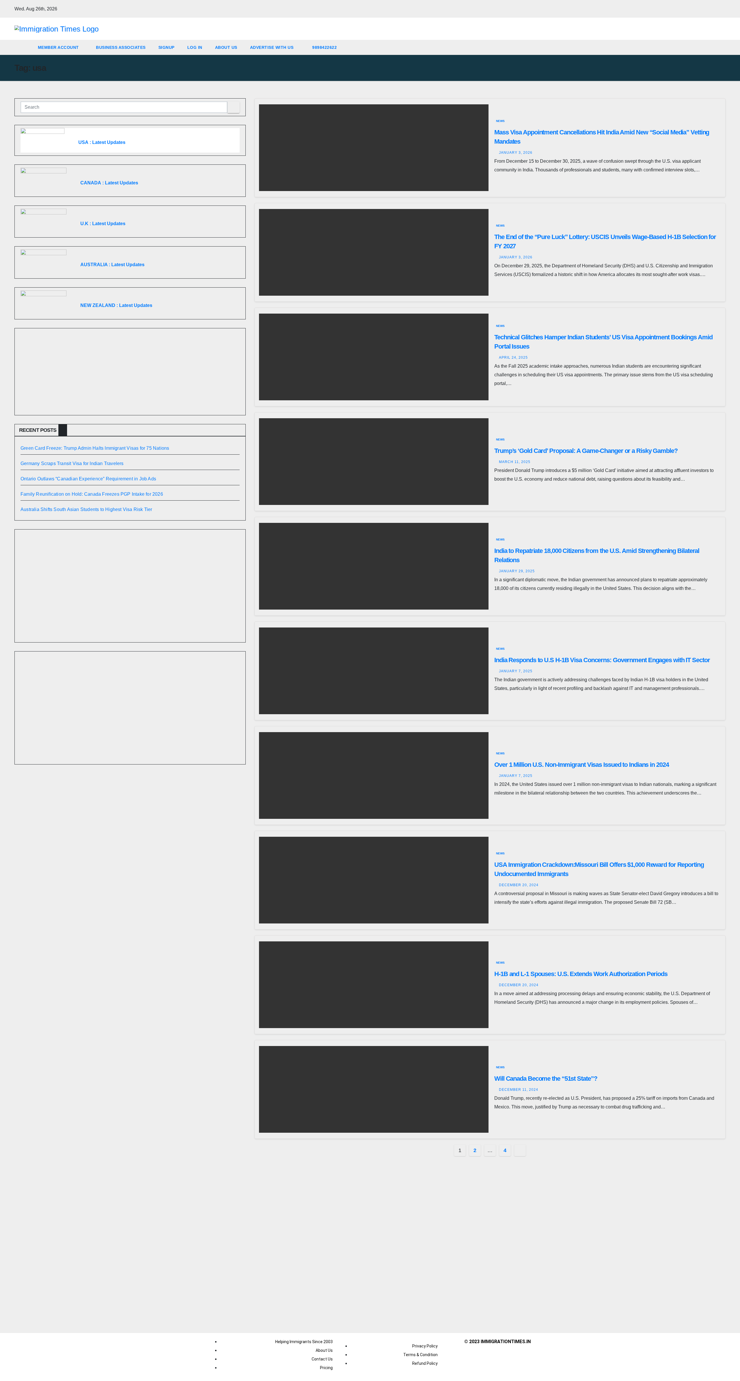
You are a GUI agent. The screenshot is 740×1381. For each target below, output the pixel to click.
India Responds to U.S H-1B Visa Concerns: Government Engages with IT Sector (602, 660)
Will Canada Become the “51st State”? (545, 1078)
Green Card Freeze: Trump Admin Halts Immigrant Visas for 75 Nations (95, 448)
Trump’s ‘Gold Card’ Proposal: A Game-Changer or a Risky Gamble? (586, 450)
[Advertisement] (130, 371)
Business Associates (121, 47)
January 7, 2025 (515, 671)
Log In (194, 47)
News (500, 121)
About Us (226, 47)
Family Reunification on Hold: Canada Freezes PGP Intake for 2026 (92, 494)
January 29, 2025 (517, 571)
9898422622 (324, 47)
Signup (166, 47)
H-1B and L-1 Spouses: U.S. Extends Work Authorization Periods (580, 974)
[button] (721, 47)
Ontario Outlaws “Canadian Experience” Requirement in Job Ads (88, 478)
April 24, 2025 (513, 358)
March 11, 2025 (514, 462)
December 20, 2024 (519, 885)
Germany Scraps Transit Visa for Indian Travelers (72, 463)
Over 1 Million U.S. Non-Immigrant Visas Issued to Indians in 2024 (581, 764)
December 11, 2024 (518, 1090)
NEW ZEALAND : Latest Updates (116, 305)
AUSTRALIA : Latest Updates (112, 264)
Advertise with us (272, 47)
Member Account (59, 47)
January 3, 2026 (515, 153)
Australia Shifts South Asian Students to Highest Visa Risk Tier (86, 509)
